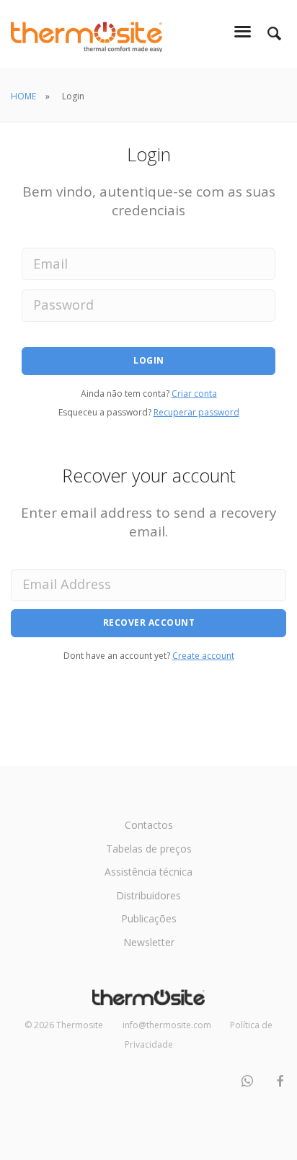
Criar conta (194, 393)
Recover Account (149, 622)
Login (148, 360)
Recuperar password (196, 412)
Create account (203, 655)
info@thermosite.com (167, 1025)
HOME (23, 96)
